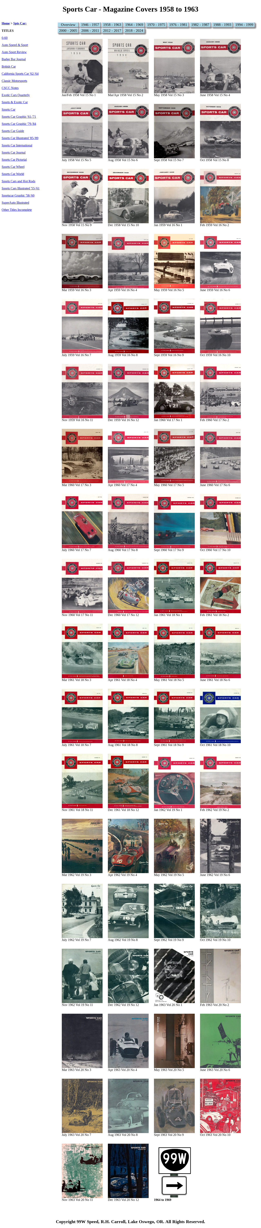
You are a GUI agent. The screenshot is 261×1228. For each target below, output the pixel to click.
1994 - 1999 (244, 25)
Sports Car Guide (13, 131)
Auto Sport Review (14, 52)
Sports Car (8, 109)
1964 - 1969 (134, 25)
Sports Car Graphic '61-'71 (19, 117)
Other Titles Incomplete (17, 210)
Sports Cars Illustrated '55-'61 (21, 188)
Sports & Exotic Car (15, 102)
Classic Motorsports (14, 81)
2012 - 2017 (112, 31)
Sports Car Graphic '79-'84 (19, 124)
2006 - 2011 (90, 31)
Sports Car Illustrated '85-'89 (20, 138)
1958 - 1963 (112, 25)
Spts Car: (20, 23)
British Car (9, 66)
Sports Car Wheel (13, 167)
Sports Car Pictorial (14, 160)
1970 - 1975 (156, 25)
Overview (68, 25)
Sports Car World (13, 174)
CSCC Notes (10, 88)
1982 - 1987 (200, 25)
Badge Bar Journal (14, 59)
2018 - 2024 (134, 31)
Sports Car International (17, 145)
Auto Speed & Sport (15, 45)
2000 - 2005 (68, 31)
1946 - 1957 (90, 25)
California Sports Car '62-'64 (20, 74)
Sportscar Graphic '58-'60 (18, 195)
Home (6, 23)
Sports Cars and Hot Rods (18, 181)
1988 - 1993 (222, 25)
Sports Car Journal (13, 152)
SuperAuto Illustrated (15, 203)
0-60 (5, 38)
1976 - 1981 (178, 25)
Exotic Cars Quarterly (16, 95)
